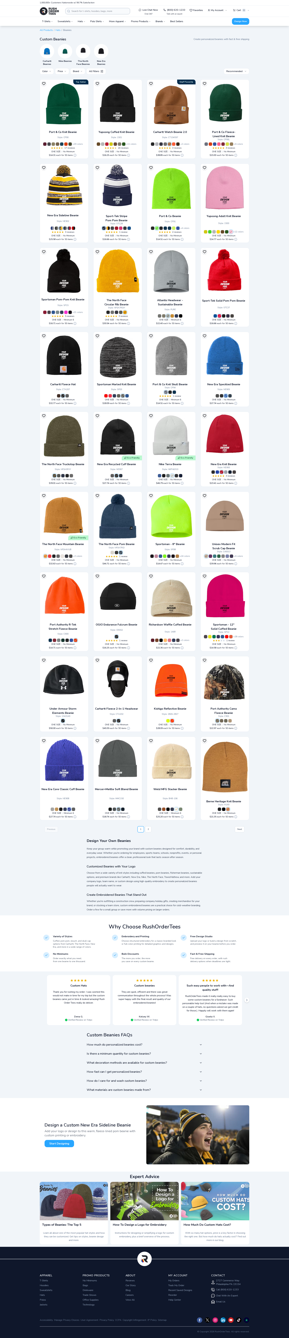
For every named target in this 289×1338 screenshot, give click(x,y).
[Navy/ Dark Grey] (114, 396)
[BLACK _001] (63, 721)
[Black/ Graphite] (56, 228)
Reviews (130, 1280)
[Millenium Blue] (62, 144)
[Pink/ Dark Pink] (110, 396)
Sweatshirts (46, 1290)
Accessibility (46, 1320)
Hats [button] (80, 21)
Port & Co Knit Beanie (63, 132)
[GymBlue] (159, 476)
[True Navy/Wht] (104, 228)
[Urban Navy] (116, 312)
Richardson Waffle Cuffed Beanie (170, 624)
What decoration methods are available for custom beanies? (127, 1063)
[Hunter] (219, 556)
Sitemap (162, 1320)
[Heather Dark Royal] (160, 556)
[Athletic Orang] (66, 144)
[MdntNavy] (180, 476)
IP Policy (152, 1320)
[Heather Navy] (152, 556)
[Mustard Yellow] (172, 316)
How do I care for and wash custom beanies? (117, 1081)
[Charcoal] (159, 809)
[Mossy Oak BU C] (221, 721)
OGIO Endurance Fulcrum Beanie (116, 624)
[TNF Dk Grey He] (58, 556)
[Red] (221, 472)
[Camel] (177, 556)
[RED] (107, 144)
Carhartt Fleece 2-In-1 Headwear (116, 709)
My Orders (173, 1280)
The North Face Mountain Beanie (63, 544)
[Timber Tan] (45, 556)
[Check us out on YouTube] (231, 1320)
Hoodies (44, 1285)
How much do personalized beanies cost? (114, 1045)
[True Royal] (215, 316)
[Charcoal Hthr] (67, 396)
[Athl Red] (223, 144)
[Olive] (119, 144)
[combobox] (97, 11)
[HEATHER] (102, 144)
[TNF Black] (108, 312)
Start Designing (59, 1143)
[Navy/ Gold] (62, 312)
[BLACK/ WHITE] (223, 809)
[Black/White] (165, 144)
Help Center (174, 1300)
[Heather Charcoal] (49, 312)
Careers (130, 1295)
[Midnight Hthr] (59, 640)
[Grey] (226, 472)
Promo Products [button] (139, 21)
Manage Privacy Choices (66, 1320)
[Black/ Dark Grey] (123, 396)
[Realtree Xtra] (226, 721)
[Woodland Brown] (57, 144)
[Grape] (231, 556)
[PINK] (231, 232)
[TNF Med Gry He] (112, 312)
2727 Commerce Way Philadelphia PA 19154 (228, 1282)
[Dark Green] (63, 640)
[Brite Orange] (174, 144)
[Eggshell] (176, 809)
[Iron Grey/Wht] (112, 228)
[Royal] (71, 640)
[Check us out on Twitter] (207, 1320)
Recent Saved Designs (180, 1290)
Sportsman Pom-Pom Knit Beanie (62, 299)
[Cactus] (180, 809)
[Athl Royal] (214, 144)
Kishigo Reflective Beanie (170, 709)
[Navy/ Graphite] (65, 228)
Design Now (240, 21)
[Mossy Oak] (217, 721)
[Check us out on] (223, 1320)
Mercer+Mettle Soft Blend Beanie (116, 789)
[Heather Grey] (157, 144)
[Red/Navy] (69, 228)
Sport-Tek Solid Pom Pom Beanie (223, 301)
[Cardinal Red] (49, 556)
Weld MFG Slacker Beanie (170, 789)
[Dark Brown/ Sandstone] (178, 144)
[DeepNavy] (121, 476)
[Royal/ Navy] (127, 396)
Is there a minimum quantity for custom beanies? (119, 1054)
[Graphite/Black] (217, 396)
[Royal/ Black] (226, 396)
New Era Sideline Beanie (63, 215)
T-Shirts (44, 1280)
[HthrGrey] (52, 809)
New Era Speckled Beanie (223, 384)
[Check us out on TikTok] (238, 1320)
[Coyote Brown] (53, 144)
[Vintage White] (62, 556)
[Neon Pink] (219, 144)
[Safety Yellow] (111, 144)
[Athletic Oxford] (166, 392)
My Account (217, 10)
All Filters (94, 71)
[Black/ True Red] (116, 228)
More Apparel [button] (116, 21)
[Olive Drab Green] (70, 144)
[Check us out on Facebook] (199, 1320)
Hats (58, 30)
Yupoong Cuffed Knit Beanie (116, 132)
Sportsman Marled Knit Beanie (116, 384)
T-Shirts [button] (46, 21)
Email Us (220, 1301)
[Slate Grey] (234, 472)
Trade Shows (89, 1295)
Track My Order (176, 1285)
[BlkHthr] (176, 476)
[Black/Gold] (61, 228)
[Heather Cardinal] (45, 312)
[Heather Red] (226, 636)
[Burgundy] (152, 640)
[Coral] (169, 640)
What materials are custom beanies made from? (119, 1090)
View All (130, 1300)
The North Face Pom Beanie (117, 544)
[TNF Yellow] (125, 312)
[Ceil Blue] (227, 556)
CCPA (118, 1320)
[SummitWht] (172, 476)
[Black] (152, 144)
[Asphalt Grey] (121, 312)
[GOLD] (218, 232)
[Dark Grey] (159, 316)
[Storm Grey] (114, 809)
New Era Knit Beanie (224, 464)
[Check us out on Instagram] (215, 1320)
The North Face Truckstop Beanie (63, 464)
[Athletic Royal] (178, 228)
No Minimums (90, 1280)
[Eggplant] (210, 556)
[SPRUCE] (124, 144)
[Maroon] (45, 144)
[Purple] (218, 636)
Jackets (43, 1304)
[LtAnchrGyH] (118, 809)
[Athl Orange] (210, 144)
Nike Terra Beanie (170, 464)
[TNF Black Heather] (116, 552)
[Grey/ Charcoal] (118, 396)
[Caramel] (115, 144)
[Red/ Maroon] (106, 396)
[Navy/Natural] (169, 228)
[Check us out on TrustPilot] (246, 1320)
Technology (89, 1304)
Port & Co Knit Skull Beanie (170, 384)
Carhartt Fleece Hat (63, 384)
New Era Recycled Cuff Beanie (116, 464)
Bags (85, 1285)
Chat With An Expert (227, 1295)
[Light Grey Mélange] (168, 316)
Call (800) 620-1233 (227, 1289)
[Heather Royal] (222, 636)
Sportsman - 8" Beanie (170, 544)
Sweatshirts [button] (64, 21)
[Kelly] (214, 636)
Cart (240, 10)
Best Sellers (176, 21)
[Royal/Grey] (52, 228)
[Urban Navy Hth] (63, 476)
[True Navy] (228, 316)
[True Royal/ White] (129, 228)
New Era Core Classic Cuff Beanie (63, 789)
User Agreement (89, 1320)
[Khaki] (206, 556)
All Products (46, 30)
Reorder (172, 1295)
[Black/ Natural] (152, 228)
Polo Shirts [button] (96, 21)
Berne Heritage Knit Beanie (223, 801)
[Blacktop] (116, 636)
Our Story (131, 1285)
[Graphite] (112, 476)
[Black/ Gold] (108, 228)
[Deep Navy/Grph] (230, 396)
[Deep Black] (110, 809)
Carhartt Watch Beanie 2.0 (170, 132)
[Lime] (168, 721)
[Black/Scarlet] (73, 228)
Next (239, 829)
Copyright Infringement (134, 1320)
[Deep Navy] (230, 472)
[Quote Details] (74, 155)
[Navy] (161, 144)
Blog (128, 1290)
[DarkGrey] (168, 476)
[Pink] (156, 556)
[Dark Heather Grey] (173, 556)
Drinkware (88, 1290)
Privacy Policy (106, 1320)
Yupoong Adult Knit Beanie (224, 216)
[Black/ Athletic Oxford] (49, 144)
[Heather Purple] (169, 556)
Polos (43, 1300)
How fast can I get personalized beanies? (114, 1072)
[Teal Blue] (214, 556)
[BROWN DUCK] (228, 809)
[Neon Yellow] (227, 144)
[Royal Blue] (53, 312)
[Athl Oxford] (206, 144)
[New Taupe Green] (54, 476)
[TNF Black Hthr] (59, 476)
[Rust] (157, 640)
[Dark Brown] (59, 396)
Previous (51, 829)
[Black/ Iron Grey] (125, 228)
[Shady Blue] (121, 552)
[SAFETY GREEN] (210, 232)
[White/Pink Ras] (121, 228)
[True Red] (219, 316)
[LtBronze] (56, 809)
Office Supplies (91, 1300)
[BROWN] (98, 144)
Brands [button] (159, 21)
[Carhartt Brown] (169, 144)
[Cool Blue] (217, 472)
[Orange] (75, 640)
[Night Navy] (123, 809)
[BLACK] (219, 809)
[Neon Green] (157, 228)
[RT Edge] (230, 721)
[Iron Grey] (232, 316)
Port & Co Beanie (170, 216)
